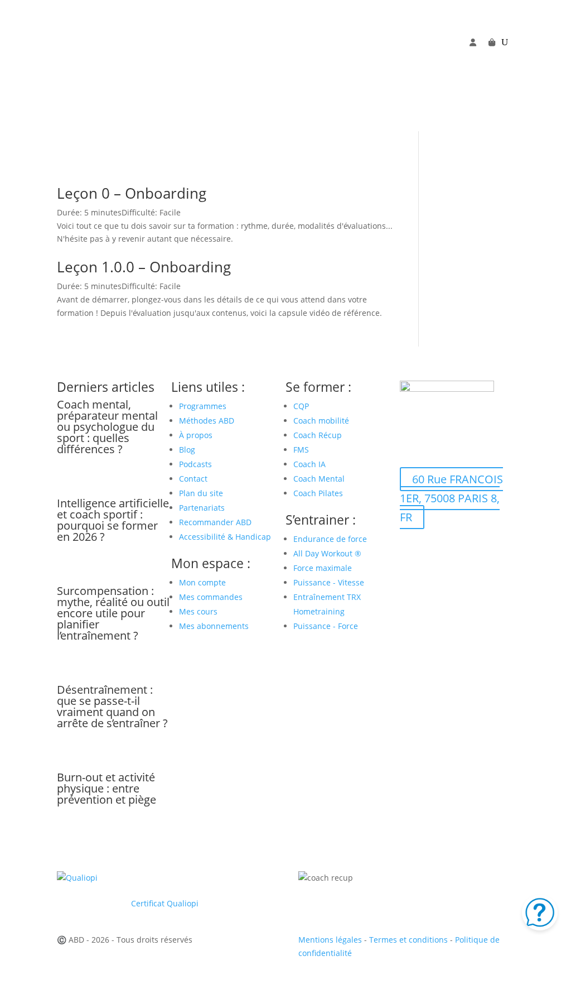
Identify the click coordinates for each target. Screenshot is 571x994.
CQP (301, 406)
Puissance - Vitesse (328, 582)
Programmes (202, 406)
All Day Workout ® (327, 553)
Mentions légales (330, 939)
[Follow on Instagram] (453, 60)
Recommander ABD (215, 522)
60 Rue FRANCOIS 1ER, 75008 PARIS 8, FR (451, 498)
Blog (187, 449)
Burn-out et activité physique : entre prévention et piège (106, 788)
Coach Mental (319, 478)
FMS (301, 449)
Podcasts (195, 464)
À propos (195, 435)
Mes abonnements (214, 626)
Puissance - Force (325, 626)
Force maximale (322, 568)
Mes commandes (211, 597)
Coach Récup (317, 435)
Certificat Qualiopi (165, 903)
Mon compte (202, 582)
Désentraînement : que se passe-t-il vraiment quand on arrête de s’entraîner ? (112, 706)
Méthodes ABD (206, 420)
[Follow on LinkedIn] (476, 60)
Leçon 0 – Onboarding (131, 193)
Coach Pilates (318, 493)
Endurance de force (330, 539)
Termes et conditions (408, 939)
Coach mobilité (321, 420)
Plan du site (201, 493)
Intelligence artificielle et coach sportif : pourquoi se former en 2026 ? (113, 520)
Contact (193, 478)
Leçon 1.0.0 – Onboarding (144, 267)
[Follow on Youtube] (431, 60)
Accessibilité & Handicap (226, 536)
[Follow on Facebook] (409, 60)
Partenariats (202, 507)
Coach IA (309, 464)
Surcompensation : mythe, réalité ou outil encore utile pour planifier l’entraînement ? (113, 613)
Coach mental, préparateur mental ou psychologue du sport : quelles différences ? (107, 427)
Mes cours (198, 611)
